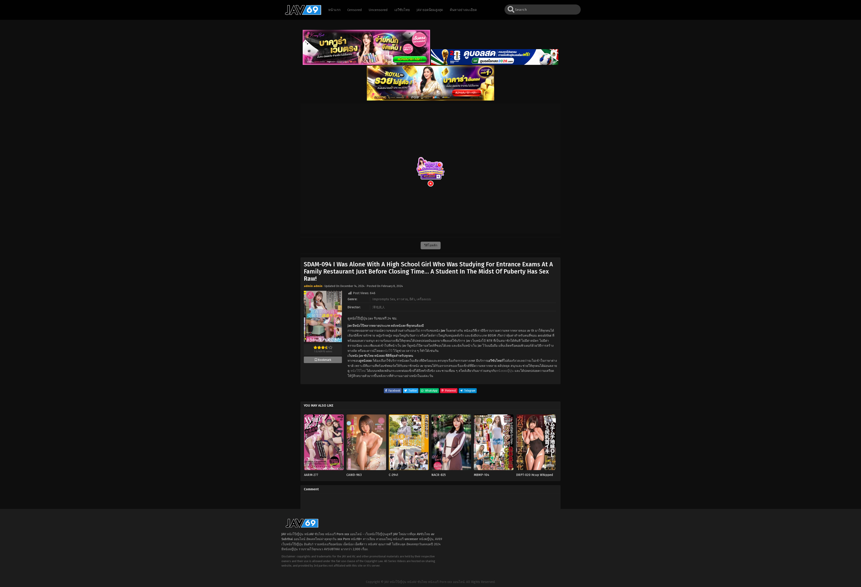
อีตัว (412, 299)
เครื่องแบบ (424, 299)
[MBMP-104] (493, 443)
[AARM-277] (324, 443)
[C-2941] (408, 443)
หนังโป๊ (387, 351)
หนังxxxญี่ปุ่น (505, 371)
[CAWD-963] (366, 443)
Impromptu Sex (383, 299)
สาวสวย (402, 299)
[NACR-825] (451, 443)
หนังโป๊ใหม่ (358, 371)
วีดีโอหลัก (430, 245)
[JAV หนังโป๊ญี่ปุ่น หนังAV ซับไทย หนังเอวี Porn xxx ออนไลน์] (301, 14)
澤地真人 (378, 307)
